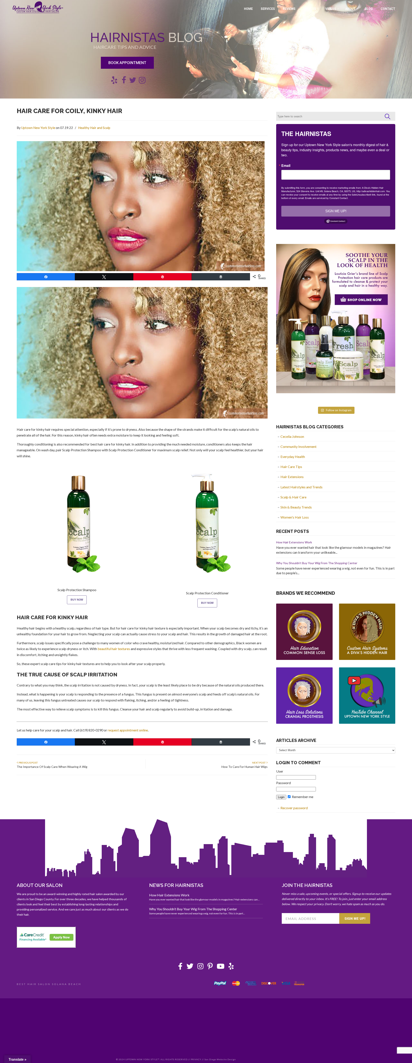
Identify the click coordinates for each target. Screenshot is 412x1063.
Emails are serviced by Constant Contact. (326, 198)
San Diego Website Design (220, 1059)
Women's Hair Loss (294, 517)
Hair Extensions (292, 477)
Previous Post (28, 762)
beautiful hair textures (114, 649)
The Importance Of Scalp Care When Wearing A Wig (52, 766)
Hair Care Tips (291, 467)
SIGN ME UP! (335, 211)
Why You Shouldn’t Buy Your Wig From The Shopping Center (316, 563)
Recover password (294, 808)
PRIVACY (196, 1059)
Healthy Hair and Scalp (94, 128)
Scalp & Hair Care (293, 497)
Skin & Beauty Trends (296, 507)
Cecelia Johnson (292, 436)
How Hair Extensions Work (294, 542)
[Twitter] (189, 967)
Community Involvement (298, 446)
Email (285, 165)
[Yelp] (231, 967)
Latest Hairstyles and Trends (301, 487)
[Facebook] (180, 967)
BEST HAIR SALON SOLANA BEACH (49, 984)
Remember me (302, 797)
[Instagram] (200, 967)
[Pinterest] (210, 967)
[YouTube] (220, 967)
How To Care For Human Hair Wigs (244, 766)
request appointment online (128, 730)
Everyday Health (292, 457)
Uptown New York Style (38, 7)
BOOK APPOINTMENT (127, 62)
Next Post (259, 762)
